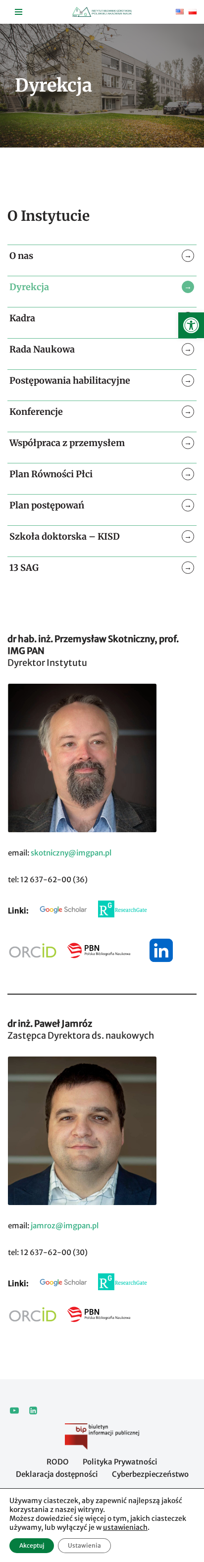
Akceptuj (31, 1545)
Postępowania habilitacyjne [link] (69, 380)
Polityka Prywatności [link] (120, 1461)
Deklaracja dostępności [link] (57, 1474)
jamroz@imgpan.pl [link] (64, 1225)
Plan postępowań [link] (46, 505)
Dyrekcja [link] (29, 287)
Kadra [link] (22, 318)
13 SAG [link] (24, 567)
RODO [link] (58, 1461)
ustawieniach (125, 1527)
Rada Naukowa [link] (42, 349)
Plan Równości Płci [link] (51, 474)
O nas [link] (21, 255)
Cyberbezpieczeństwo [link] (150, 1474)
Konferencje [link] (36, 411)
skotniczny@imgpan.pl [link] (71, 852)
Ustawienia (84, 1545)
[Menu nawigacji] (18, 12)
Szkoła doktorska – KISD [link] (64, 536)
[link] (191, 325)
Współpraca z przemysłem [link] (67, 443)
